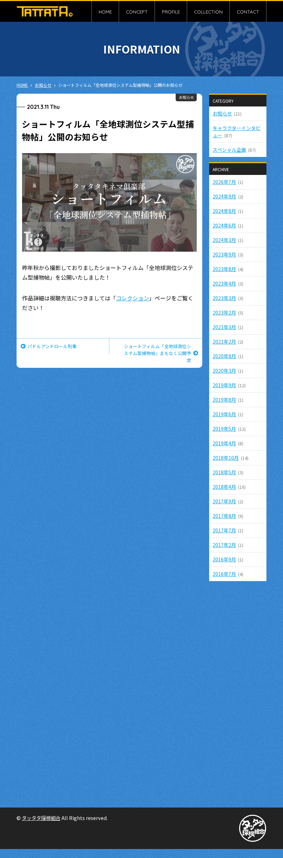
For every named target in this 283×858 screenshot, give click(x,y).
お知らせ (186, 97)
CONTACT (248, 12)
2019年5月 (224, 428)
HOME (105, 12)
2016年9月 (224, 559)
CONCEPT (137, 12)
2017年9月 (224, 501)
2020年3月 (224, 370)
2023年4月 (224, 283)
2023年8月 (224, 268)
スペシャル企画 (229, 149)
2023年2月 (224, 312)
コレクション (132, 298)
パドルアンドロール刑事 (52, 346)
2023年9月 (224, 254)
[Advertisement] (237, 690)
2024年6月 (224, 225)
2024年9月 (224, 196)
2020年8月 (224, 356)
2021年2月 (224, 341)
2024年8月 (224, 210)
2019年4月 (224, 443)
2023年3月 (224, 298)
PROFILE (171, 12)
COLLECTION (208, 12)
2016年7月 (224, 573)
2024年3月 (224, 239)
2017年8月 (224, 515)
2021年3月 (224, 327)
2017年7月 (224, 530)
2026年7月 (224, 181)
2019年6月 (224, 414)
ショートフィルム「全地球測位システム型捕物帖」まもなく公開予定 (157, 353)
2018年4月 (224, 486)
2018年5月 (224, 472)
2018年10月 (226, 457)
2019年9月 (224, 385)
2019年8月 (224, 399)
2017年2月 (224, 544)
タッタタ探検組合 (41, 817)
